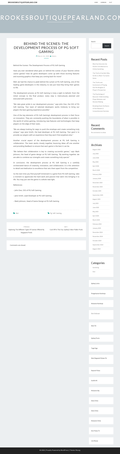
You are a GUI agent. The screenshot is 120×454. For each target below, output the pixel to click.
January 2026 (97, 178)
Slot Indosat (95, 313)
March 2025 (96, 220)
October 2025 (97, 191)
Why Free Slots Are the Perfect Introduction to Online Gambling (100, 66)
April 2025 (96, 216)
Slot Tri (93, 326)
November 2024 (98, 236)
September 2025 (98, 195)
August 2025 (96, 199)
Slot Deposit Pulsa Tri (99, 358)
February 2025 (97, 224)
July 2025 (96, 203)
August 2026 (96, 149)
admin (54, 56)
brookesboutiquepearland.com (22, 2)
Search (93, 41)
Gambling (103, 2)
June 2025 (96, 207)
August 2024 (96, 249)
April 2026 (96, 166)
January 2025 (97, 228)
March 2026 (96, 170)
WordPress (64, 450)
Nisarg (78, 450)
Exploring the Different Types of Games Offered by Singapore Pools (26, 229)
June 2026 (96, 158)
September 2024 (98, 245)
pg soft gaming (56, 213)
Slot (110, 2)
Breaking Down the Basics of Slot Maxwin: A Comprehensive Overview (101, 108)
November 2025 (98, 187)
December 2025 (97, 183)
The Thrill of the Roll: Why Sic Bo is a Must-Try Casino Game (101, 75)
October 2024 (97, 241)
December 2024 (97, 232)
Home (96, 2)
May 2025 (95, 211)
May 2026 (95, 162)
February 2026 (97, 174)
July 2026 (96, 154)
